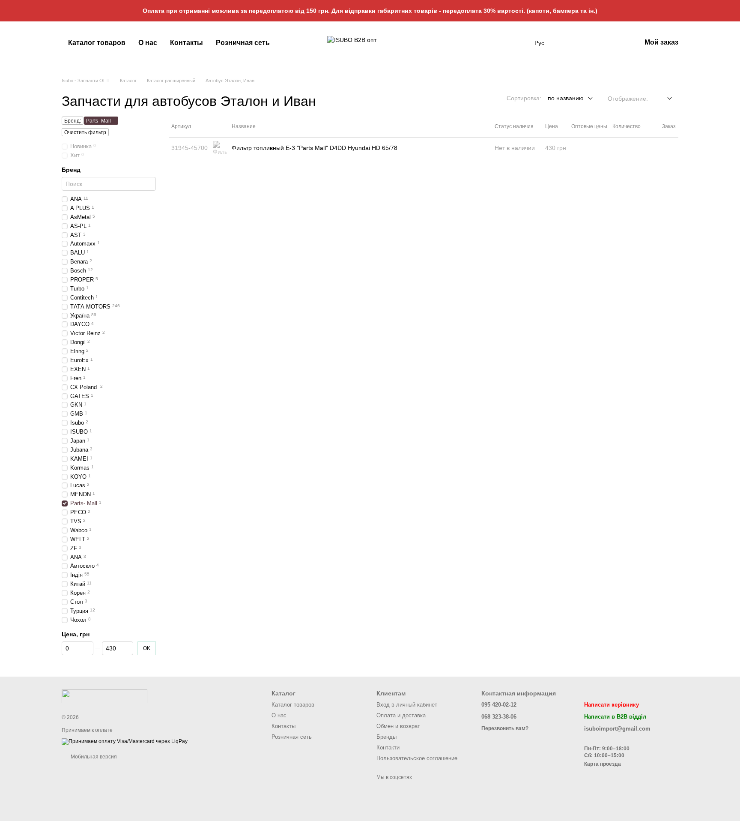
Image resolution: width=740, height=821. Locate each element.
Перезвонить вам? (504, 728)
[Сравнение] (612, 43)
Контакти (388, 747)
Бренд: (72, 121)
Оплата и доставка (401, 715)
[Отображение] (663, 98)
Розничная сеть (243, 42)
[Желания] (590, 43)
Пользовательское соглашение (416, 758)
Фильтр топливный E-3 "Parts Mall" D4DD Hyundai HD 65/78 (314, 147)
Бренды (386, 737)
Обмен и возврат (398, 726)
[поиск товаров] (519, 43)
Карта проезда (602, 764)
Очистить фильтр (85, 132)
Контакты (186, 42)
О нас (147, 42)
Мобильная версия (93, 757)
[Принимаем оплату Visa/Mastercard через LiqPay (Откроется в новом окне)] (125, 741)
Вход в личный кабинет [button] (406, 704)
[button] (733, 10)
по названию (566, 98)
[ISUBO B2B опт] (104, 696)
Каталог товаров (96, 42)
